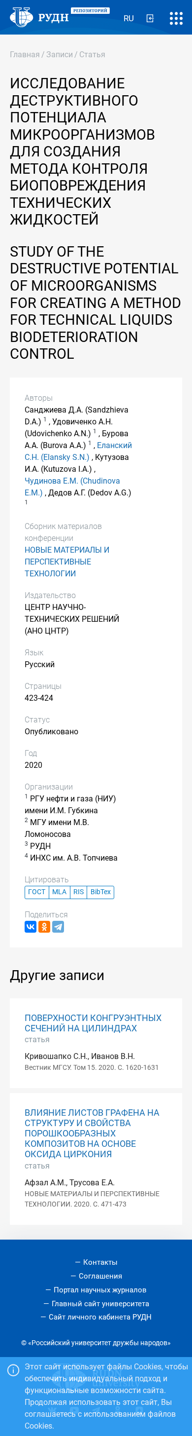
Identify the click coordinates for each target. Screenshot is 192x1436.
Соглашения (100, 1276)
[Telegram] (58, 927)
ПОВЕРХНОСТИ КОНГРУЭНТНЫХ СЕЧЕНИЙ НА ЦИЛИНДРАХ (93, 1023)
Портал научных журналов (100, 1289)
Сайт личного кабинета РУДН (100, 1317)
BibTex (101, 892)
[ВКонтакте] (30, 927)
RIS (78, 892)
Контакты (100, 1262)
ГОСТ (36, 892)
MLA (59, 892)
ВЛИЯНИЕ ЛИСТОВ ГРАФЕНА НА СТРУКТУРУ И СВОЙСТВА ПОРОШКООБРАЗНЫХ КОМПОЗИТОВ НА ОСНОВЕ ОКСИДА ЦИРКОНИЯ (92, 1133)
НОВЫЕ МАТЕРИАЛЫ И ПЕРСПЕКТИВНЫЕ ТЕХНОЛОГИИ (67, 561)
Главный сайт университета (100, 1303)
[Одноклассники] (44, 927)
